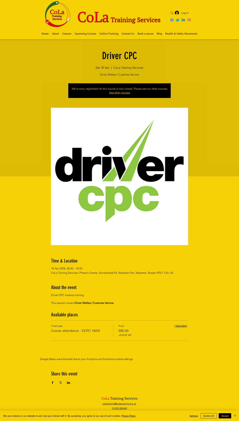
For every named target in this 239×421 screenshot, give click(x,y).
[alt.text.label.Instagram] (189, 20)
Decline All (208, 415)
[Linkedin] (183, 20)
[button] (67, 33)
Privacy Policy (128, 415)
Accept (224, 415)
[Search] (172, 13)
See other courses (119, 92)
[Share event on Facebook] (52, 382)
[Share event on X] (60, 382)
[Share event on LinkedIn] (68, 382)
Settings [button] (194, 415)
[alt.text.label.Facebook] (172, 20)
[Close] (235, 415)
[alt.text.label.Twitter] (178, 20)
